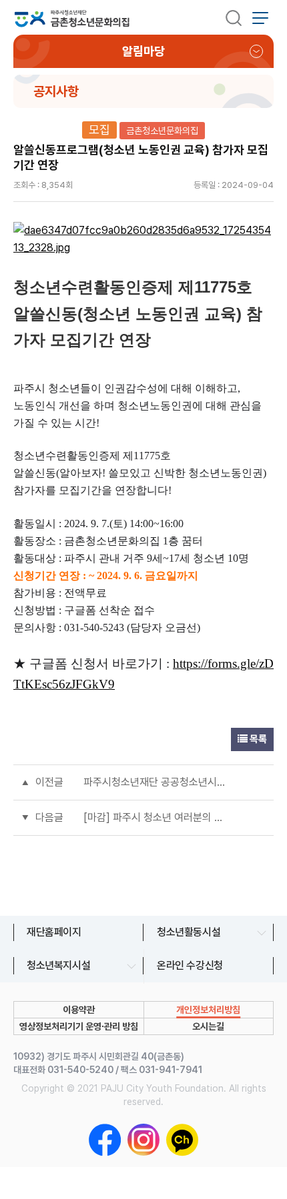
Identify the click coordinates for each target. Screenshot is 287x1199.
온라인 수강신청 (190, 965)
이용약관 (79, 1009)
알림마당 (143, 51)
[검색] (233, 17)
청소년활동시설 (188, 932)
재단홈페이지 (54, 932)
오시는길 (208, 1026)
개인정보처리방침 (208, 1009)
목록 (257, 739)
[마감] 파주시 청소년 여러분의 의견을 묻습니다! (156, 817)
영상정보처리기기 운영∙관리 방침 (78, 1026)
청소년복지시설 (58, 965)
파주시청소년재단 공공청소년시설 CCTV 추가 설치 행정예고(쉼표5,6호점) (156, 782)
